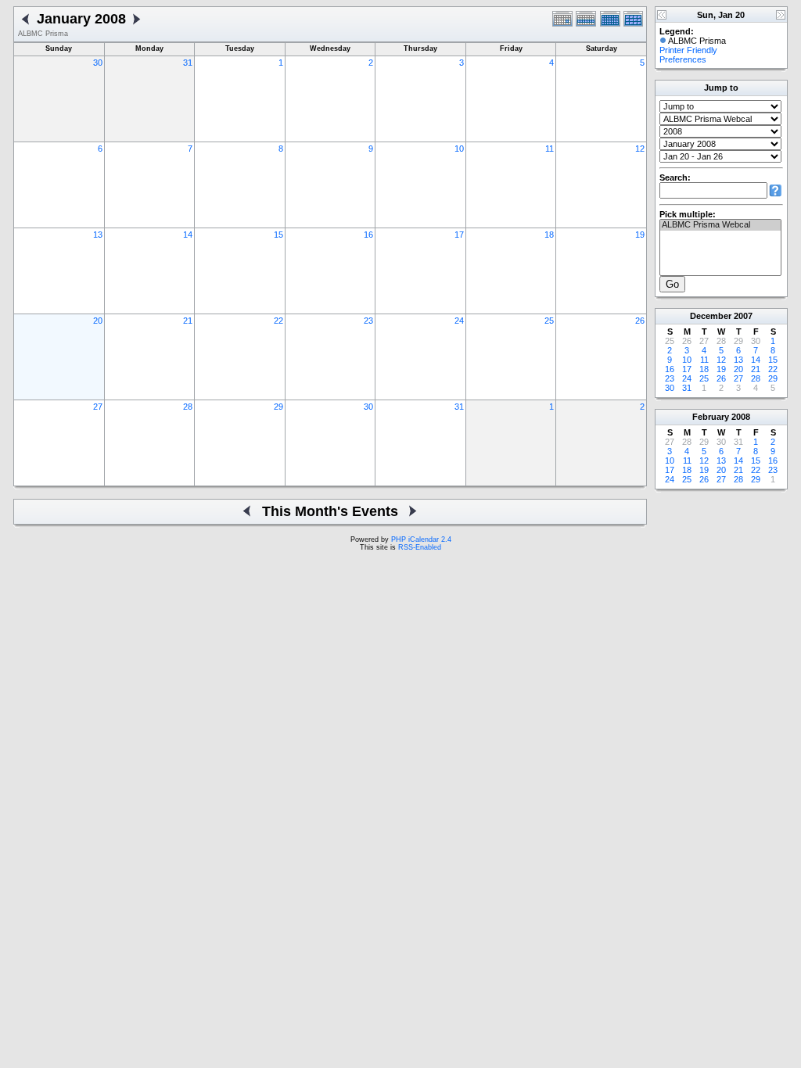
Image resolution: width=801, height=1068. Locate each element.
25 (549, 320)
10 (459, 148)
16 (368, 234)
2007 (743, 316)
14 (187, 234)
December (710, 316)
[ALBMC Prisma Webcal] (720, 225)
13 (97, 234)
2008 (740, 416)
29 (278, 406)
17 (459, 234)
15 (278, 234)
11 (549, 148)
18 (549, 234)
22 (278, 320)
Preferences (682, 59)
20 (97, 320)
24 (459, 320)
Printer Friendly (688, 50)
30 (97, 62)
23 (368, 320)
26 (640, 320)
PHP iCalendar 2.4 (421, 539)
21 (187, 320)
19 (640, 234)
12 (640, 148)
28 (187, 406)
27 (97, 406)
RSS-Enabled (419, 547)
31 (187, 62)
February (710, 416)
